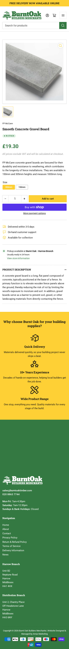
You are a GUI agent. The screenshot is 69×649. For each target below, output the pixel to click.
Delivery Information (13, 550)
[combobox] (34, 25)
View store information (18, 258)
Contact (6, 533)
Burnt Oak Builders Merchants (32, 630)
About (5, 529)
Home (5, 525)
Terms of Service (11, 546)
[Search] (62, 25)
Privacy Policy (9, 537)
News (5, 554)
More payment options (34, 213)
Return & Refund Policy (14, 542)
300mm (8, 187)
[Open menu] (63, 15)
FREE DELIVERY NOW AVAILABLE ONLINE (34, 3)
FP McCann (7, 123)
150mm (21, 187)
